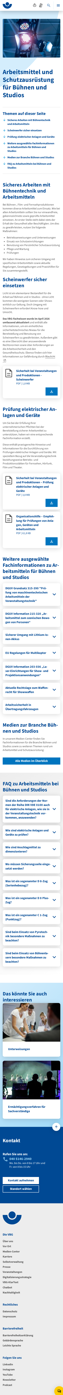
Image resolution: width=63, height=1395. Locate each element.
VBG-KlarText (10, 1282)
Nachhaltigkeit (11, 1292)
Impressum (9, 1316)
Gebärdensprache (13, 1340)
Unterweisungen (19, 1049)
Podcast (7, 1385)
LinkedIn (8, 1364)
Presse (6, 1267)
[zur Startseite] (7, 5)
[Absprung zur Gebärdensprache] (41, 5)
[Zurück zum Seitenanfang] (56, 1127)
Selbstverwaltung (13, 1262)
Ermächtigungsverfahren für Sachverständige (26, 1109)
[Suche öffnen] (48, 5)
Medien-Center (11, 1251)
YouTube (8, 1375)
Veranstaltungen (12, 1272)
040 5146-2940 (20, 1159)
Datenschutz (10, 1311)
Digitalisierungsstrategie (17, 1277)
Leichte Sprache (12, 1345)
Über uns (8, 1241)
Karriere (7, 1256)
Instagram (9, 1369)
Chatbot (7, 1287)
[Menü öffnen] (58, 5)
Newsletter (9, 1380)
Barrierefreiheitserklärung (18, 1335)
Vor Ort (7, 1246)
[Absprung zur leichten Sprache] (35, 5)
